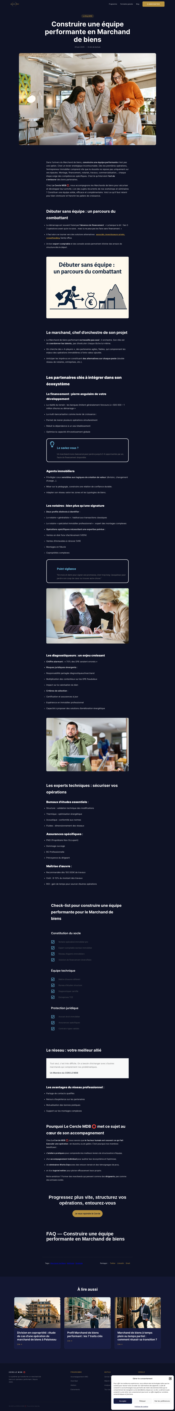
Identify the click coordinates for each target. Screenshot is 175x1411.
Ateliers (73, 1385)
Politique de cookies (141, 1406)
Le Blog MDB (87, 16)
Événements (75, 1389)
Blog (137, 4)
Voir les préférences (162, 1401)
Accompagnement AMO (79, 1377)
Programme (113, 4)
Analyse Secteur (110, 1385)
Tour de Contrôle (110, 1389)
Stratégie (79, 1263)
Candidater (153, 4)
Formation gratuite (126, 4)
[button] (170, 1378)
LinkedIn (120, 1263)
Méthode (70, 1263)
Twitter (112, 1263)
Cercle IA (107, 1377)
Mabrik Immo (109, 1381)
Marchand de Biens (58, 1263)
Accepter (122, 1401)
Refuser (142, 1401)
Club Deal (74, 1381)
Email (128, 1263)
